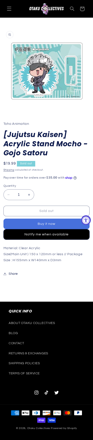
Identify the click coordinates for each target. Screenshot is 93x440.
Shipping (8, 170)
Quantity (9, 185)
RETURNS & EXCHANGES (28, 353)
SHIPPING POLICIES (24, 363)
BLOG (13, 333)
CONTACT (16, 343)
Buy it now (47, 223)
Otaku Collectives (38, 428)
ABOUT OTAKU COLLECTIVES (32, 323)
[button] (9, 9)
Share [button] (13, 273)
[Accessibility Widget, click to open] (86, 220)
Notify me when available (46, 234)
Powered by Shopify (64, 428)
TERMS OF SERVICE (24, 373)
